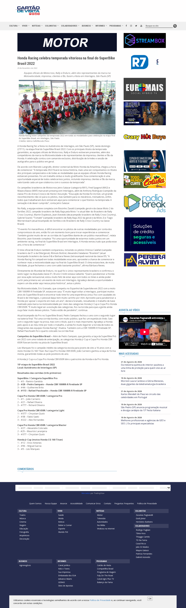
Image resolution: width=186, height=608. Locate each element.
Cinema (22, 522)
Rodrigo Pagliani (143, 530)
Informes (100, 26)
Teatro (22, 515)
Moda (60, 518)
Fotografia (24, 532)
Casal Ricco (141, 543)
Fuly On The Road (105, 575)
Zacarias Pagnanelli (144, 515)
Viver (24, 26)
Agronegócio (25, 565)
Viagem (22, 525)
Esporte (61, 528)
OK (150, 598)
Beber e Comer (65, 525)
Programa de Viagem (106, 572)
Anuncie (63, 503)
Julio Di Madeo (142, 547)
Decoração (24, 538)
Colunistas (51, 26)
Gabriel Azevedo (143, 557)
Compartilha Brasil (105, 568)
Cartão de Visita (104, 565)
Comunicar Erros (93, 503)
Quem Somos (35, 503)
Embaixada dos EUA (67, 575)
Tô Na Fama (141, 540)
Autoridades (102, 522)
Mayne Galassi (142, 550)
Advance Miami (65, 579)
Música (22, 518)
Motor (100, 515)
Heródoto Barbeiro (144, 522)
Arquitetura (24, 535)
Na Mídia (101, 525)
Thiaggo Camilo (143, 536)
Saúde (61, 515)
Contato (107, 503)
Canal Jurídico (64, 565)
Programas (115, 26)
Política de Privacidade (147, 503)
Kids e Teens (64, 568)
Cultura (13, 26)
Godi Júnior (141, 518)
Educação (23, 528)
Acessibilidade (76, 503)
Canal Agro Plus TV (105, 579)
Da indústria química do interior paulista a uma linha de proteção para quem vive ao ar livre (143, 368)
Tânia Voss (141, 533)
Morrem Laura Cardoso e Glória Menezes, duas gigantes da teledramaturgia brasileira (143, 382)
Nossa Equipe (51, 503)
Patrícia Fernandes (144, 553)
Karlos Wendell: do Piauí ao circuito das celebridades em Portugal (141, 396)
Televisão (101, 518)
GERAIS (61, 582)
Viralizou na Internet (106, 528)
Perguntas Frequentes (124, 503)
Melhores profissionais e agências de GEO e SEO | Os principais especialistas (143, 422)
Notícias (36, 26)
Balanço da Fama (105, 582)
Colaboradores (69, 26)
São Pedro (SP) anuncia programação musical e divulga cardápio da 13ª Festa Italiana (144, 409)
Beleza (61, 522)
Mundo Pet (63, 532)
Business (86, 26)
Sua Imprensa (64, 572)
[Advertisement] (117, 12)
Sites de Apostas (65, 585)
